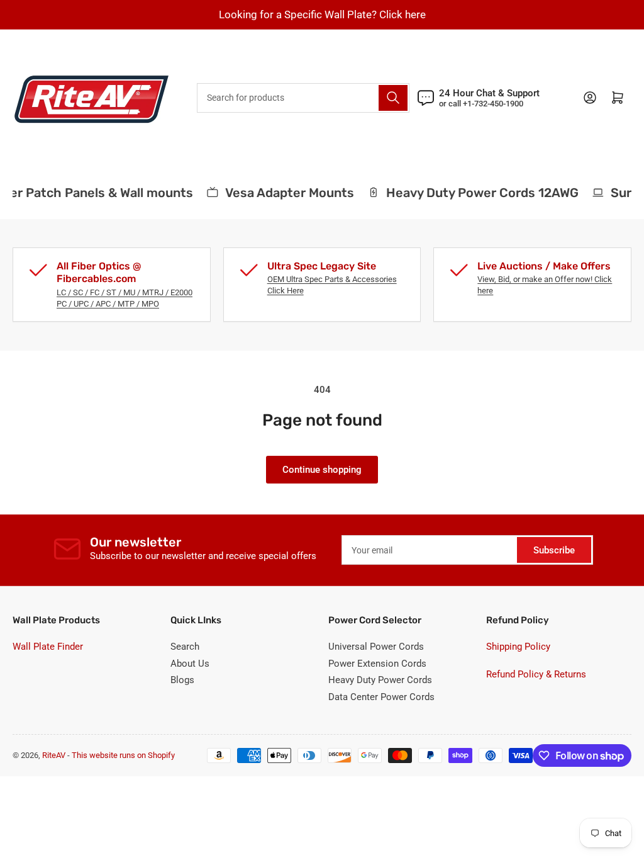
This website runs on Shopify (123, 755)
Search (184, 646)
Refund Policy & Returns (536, 674)
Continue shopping (322, 469)
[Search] (393, 98)
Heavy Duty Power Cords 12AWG (478, 192)
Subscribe (554, 550)
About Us (189, 663)
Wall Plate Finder (48, 646)
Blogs (182, 680)
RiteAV (53, 755)
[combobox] (303, 98)
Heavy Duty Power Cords (380, 680)
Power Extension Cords (377, 663)
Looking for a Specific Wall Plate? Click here (322, 14)
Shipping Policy (518, 646)
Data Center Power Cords (381, 697)
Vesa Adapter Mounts (285, 192)
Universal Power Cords (376, 646)
